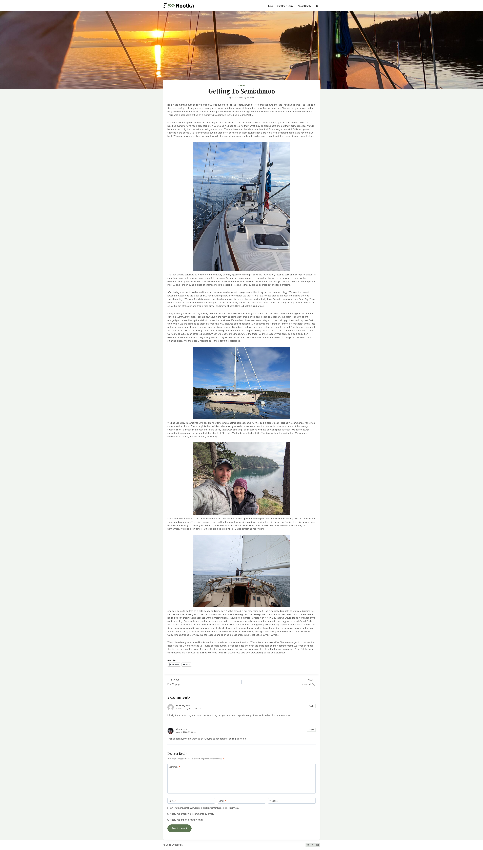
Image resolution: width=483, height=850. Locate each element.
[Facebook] (308, 845)
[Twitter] (312, 845)
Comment (174, 767)
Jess (179, 729)
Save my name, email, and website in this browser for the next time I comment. (204, 808)
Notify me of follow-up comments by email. (192, 814)
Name (172, 801)
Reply (311, 706)
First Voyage (173, 682)
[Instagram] (317, 845)
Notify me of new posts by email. (186, 820)
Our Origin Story (285, 6)
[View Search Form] (317, 6)
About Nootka (305, 6)
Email (222, 801)
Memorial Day (309, 682)
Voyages (241, 85)
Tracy (234, 98)
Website (273, 801)
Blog (270, 6)
